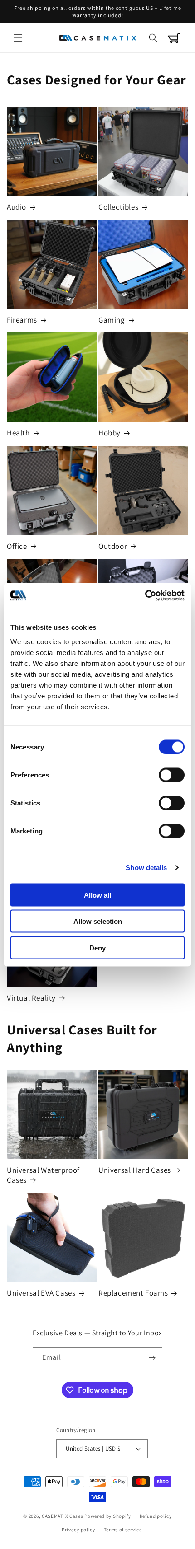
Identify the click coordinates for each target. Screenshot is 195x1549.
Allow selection (97, 921)
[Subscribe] (152, 1357)
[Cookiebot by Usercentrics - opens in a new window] (145, 595)
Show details (146, 867)
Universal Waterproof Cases (43, 1175)
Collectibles (118, 207)
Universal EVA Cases (41, 1293)
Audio (16, 207)
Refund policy (156, 1516)
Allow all (97, 895)
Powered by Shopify (107, 1515)
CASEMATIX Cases (62, 1515)
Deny (97, 947)
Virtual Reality (31, 998)
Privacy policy (78, 1529)
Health (18, 433)
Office (17, 546)
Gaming (111, 320)
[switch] (172, 774)
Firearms (22, 320)
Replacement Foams (133, 1293)
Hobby (109, 433)
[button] (18, 38)
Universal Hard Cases (134, 1170)
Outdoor (112, 546)
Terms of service (123, 1529)
